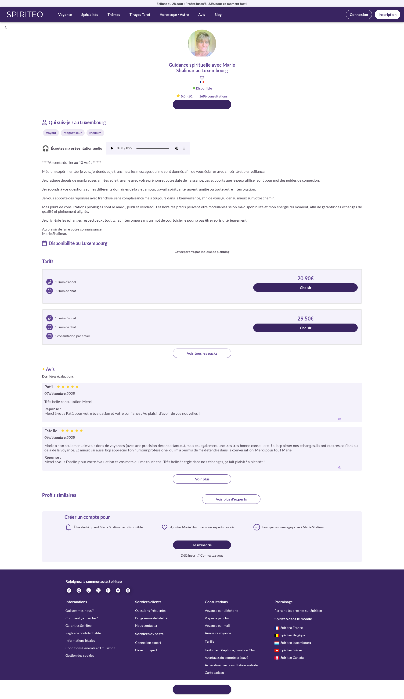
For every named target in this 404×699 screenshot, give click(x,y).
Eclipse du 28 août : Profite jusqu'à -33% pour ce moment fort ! (202, 4)
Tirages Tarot (140, 14)
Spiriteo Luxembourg (296, 643)
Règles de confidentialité (83, 633)
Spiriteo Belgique (293, 635)
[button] (25, 14)
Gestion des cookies (79, 655)
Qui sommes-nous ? (79, 611)
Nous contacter (146, 625)
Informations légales (80, 640)
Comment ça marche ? (81, 618)
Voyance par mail (217, 625)
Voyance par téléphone (221, 611)
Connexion (359, 14)
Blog (218, 14)
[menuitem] (127, 590)
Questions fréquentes (150, 611)
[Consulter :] (202, 104)
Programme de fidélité (151, 618)
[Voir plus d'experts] (173, 501)
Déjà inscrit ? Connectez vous (202, 555)
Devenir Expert (146, 650)
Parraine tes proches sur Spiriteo (298, 611)
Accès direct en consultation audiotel (232, 665)
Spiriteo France (292, 628)
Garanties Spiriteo (78, 625)
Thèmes (114, 14)
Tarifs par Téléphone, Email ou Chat (230, 650)
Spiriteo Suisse (291, 650)
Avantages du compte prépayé (226, 657)
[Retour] (5, 27)
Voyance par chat (217, 618)
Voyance (65, 14)
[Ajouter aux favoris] (202, 78)
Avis (201, 14)
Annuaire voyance (218, 633)
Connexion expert (148, 643)
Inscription (388, 14)
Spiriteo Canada (292, 657)
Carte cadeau (214, 672)
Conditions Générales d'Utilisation (90, 648)
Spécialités (89, 14)
